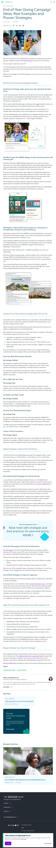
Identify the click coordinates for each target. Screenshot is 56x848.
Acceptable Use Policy (26, 824)
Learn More (6, 687)
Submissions (7, 807)
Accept (8, 843)
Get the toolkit (27, 535)
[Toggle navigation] (54, 1)
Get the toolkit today (9, 663)
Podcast (6, 803)
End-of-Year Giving (9, 670)
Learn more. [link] (23, 839)
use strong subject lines (43, 484)
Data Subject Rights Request (27, 830)
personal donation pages (37, 584)
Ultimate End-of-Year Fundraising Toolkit (31, 656)
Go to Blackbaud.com (9, 817)
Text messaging (8, 550)
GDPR (22, 827)
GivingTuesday (27, 60)
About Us (6, 811)
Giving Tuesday (21, 670)
